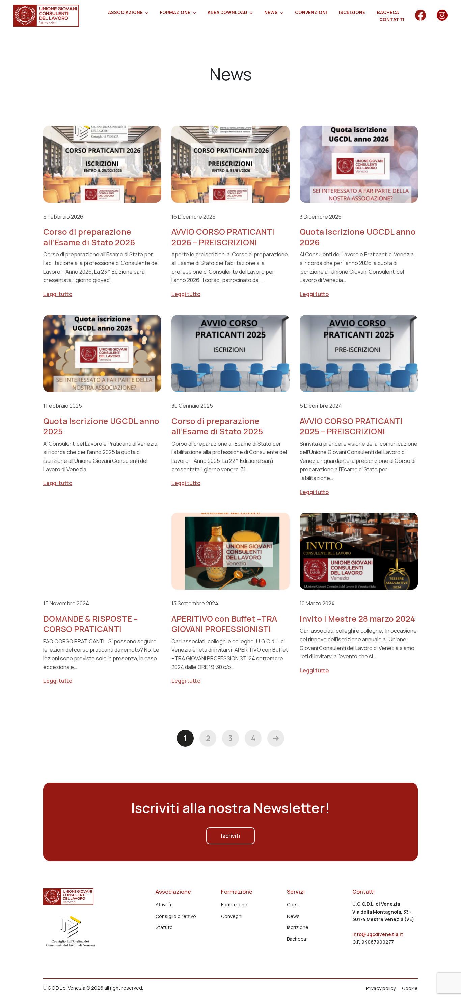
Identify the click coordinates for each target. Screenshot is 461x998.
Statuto (164, 927)
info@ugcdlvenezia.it (377, 934)
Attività (163, 904)
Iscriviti (230, 836)
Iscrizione (352, 12)
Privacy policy (381, 988)
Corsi (293, 904)
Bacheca (388, 12)
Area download (227, 12)
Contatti (391, 19)
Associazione (125, 12)
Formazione (175, 12)
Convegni (231, 916)
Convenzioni (311, 12)
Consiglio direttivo (176, 916)
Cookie (410, 988)
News (271, 12)
